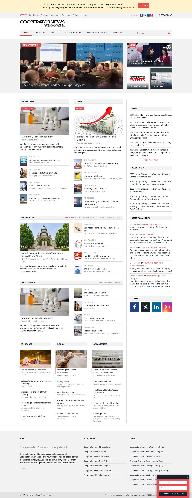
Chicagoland (165, 15)
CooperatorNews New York (95, 461)
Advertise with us (33, 495)
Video (132, 45)
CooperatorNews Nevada (95, 451)
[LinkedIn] (156, 307)
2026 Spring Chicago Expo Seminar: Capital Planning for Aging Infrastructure (149, 197)
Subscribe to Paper (97, 32)
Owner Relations (113, 217)
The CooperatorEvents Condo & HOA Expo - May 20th (53, 85)
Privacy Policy (46, 495)
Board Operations (73, 217)
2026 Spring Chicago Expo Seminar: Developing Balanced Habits (58, 15)
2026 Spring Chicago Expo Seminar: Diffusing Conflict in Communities (150, 175)
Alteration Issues (145, 234)
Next (118, 64)
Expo (53, 32)
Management (28, 101)
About (23, 438)
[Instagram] (167, 307)
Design (60, 344)
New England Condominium (96, 475)
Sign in (134, 15)
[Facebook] (134, 307)
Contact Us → (26, 468)
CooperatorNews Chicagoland (97, 447)
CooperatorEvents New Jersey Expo (145, 456)
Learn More (128, 7)
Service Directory (72, 32)
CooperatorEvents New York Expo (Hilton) (147, 447)
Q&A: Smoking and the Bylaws (154, 247)
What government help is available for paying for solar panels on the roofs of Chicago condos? (151, 269)
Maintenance (28, 282)
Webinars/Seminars (137, 85)
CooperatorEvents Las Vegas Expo (144, 479)
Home (26, 32)
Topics (38, 32)
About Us (23, 495)
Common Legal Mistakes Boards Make (145, 60)
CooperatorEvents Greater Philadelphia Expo (149, 484)
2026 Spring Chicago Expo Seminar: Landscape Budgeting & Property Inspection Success (150, 182)
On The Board (28, 217)
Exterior (108, 282)
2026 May (158, 82)
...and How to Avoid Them (137, 63)
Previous (24, 64)
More (116, 32)
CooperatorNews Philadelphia (97, 465)
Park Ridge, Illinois (152, 224)
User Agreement (140, 495)
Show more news (151, 160)
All (100, 282)
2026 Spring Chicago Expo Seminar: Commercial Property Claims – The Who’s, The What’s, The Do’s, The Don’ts (151, 206)
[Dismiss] (187, 477)
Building (117, 282)
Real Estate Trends (31, 45)
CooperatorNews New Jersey (96, 456)
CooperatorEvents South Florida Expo (146, 475)
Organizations (101, 344)
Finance (80, 101)
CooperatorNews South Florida (97, 470)
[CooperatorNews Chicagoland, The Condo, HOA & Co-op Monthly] (42, 24)
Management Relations (93, 217)
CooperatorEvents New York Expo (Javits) (147, 451)
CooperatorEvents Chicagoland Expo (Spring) (149, 470)
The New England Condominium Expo (146, 461)
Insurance (26, 344)
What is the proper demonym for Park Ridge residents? (149, 228)
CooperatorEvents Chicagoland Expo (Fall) (148, 465)
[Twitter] (145, 307)
